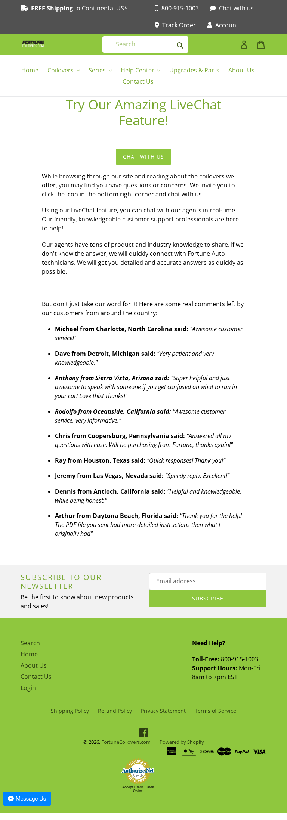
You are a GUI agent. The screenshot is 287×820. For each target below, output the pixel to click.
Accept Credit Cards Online (138, 789)
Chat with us (143, 156)
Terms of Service (215, 710)
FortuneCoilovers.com (126, 742)
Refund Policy (115, 710)
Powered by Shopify (182, 742)
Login (28, 688)
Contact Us (36, 677)
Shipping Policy (70, 710)
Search (30, 643)
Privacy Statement (163, 710)
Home (29, 654)
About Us (34, 665)
